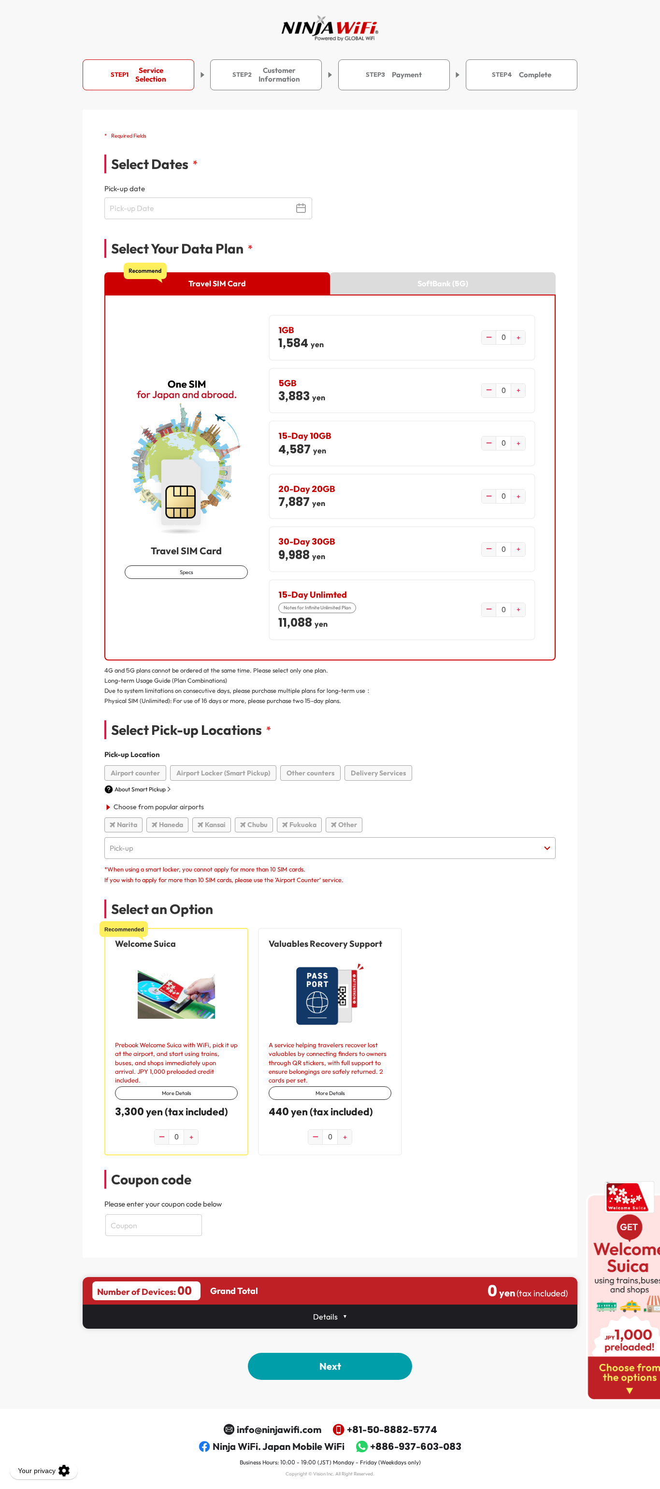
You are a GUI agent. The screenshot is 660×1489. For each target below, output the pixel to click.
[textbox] (330, 848)
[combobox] (330, 848)
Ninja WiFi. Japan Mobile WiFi (278, 1446)
